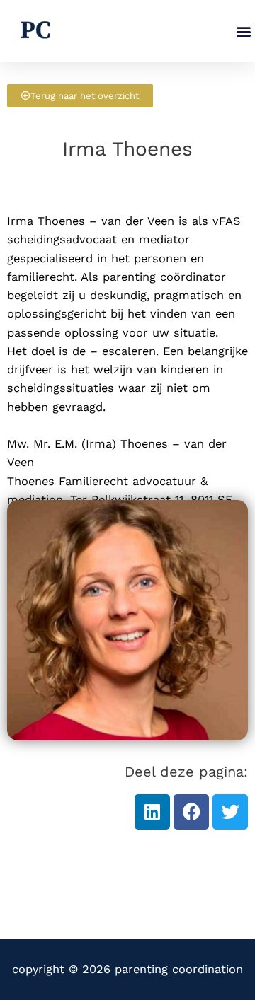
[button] (243, 31)
